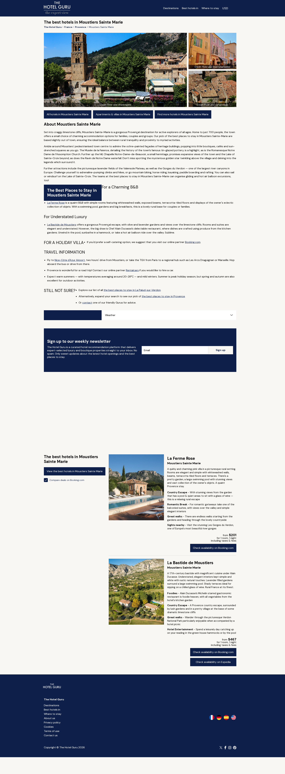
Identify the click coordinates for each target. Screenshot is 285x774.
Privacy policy (52, 722)
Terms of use (51, 731)
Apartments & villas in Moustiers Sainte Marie (123, 114)
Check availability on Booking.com (213, 548)
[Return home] (57, 8)
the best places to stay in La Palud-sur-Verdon (132, 290)
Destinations (171, 8)
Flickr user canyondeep (216, 104)
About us (49, 718)
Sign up (220, 350)
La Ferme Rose (56, 202)
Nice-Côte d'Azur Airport (70, 260)
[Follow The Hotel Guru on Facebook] (225, 747)
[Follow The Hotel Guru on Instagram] (229, 747)
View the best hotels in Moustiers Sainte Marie (75, 471)
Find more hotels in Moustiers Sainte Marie (183, 114)
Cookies (49, 726)
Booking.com (192, 242)
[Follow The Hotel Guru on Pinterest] (234, 747)
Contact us (51, 735)
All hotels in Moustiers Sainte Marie (68, 114)
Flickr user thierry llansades (216, 66)
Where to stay (210, 8)
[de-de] (219, 717)
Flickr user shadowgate (119, 104)
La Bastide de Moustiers (61, 224)
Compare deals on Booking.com (66, 480)
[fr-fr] (212, 717)
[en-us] (233, 717)
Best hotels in (190, 8)
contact (87, 302)
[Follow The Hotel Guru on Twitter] (221, 747)
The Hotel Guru (54, 699)
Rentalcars (132, 270)
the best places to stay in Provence (163, 296)
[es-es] (226, 717)
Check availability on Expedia (213, 662)
